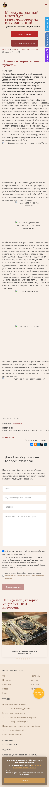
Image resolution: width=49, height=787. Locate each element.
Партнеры (35, 676)
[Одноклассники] (35, 444)
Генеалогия (17, 423)
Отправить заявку (13, 587)
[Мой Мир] (38, 444)
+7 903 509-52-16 (9, 745)
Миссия (34, 680)
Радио (5, 693)
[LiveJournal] (45, 444)
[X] (41, 444)
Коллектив (7, 684)
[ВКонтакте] (31, 444)
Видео (5, 688)
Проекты (6, 680)
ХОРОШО (24, 780)
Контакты (35, 688)
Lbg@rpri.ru (7, 749)
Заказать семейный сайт (13, 730)
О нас (4, 676)
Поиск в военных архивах (14, 704)
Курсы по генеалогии (12, 734)
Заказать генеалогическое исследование (24, 652)
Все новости (8, 437)
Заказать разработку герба (15, 721)
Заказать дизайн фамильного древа (19, 717)
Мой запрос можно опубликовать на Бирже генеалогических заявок (23, 552)
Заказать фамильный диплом (16, 708)
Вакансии (35, 684)
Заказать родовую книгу (13, 713)
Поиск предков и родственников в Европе (22, 726)
